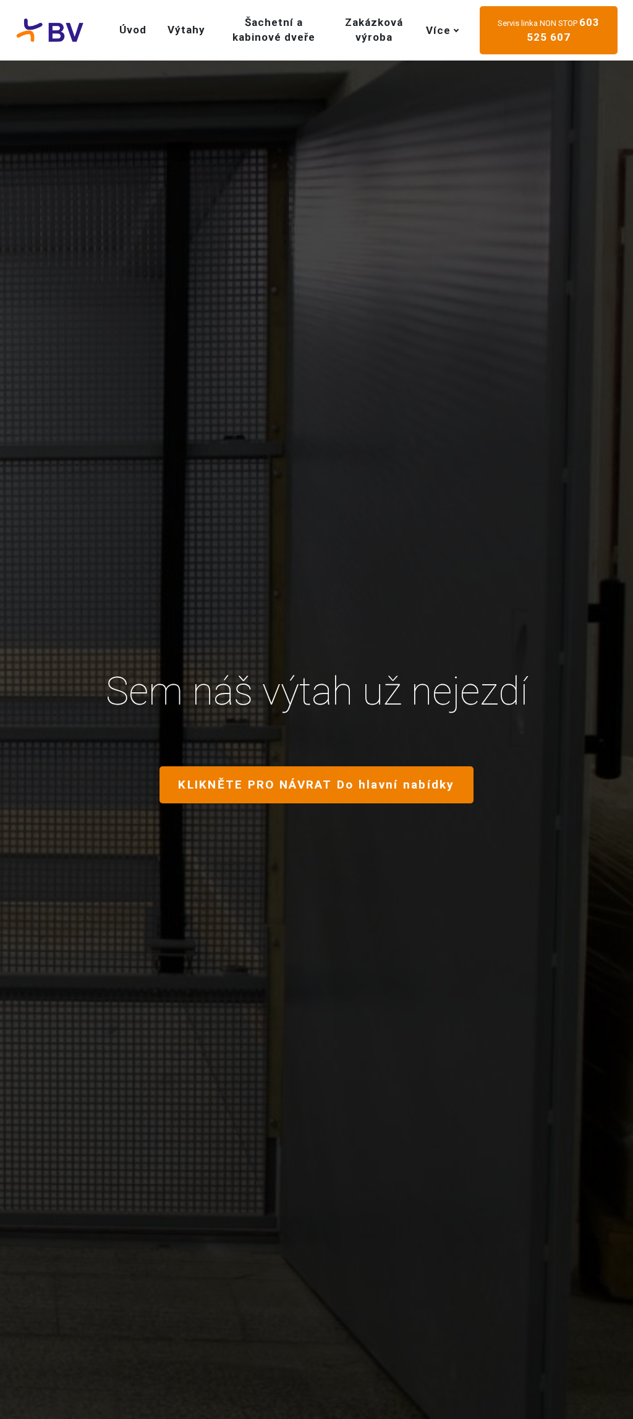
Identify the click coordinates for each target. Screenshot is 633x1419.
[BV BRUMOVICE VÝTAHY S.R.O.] (49, 30)
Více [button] (438, 30)
